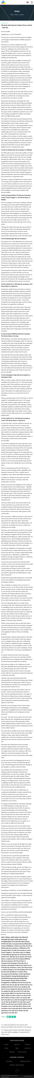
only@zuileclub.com (28, 1076)
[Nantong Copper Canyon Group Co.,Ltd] (3, 2)
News (16, 14)
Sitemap (11, 1052)
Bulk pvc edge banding (17, 1065)
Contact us (27, 1048)
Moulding (9, 1061)
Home (12, 14)
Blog (17, 1048)
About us (17, 1044)
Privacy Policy (22, 1052)
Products (27, 1044)
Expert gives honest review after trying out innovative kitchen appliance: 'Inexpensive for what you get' (16, 1032)
